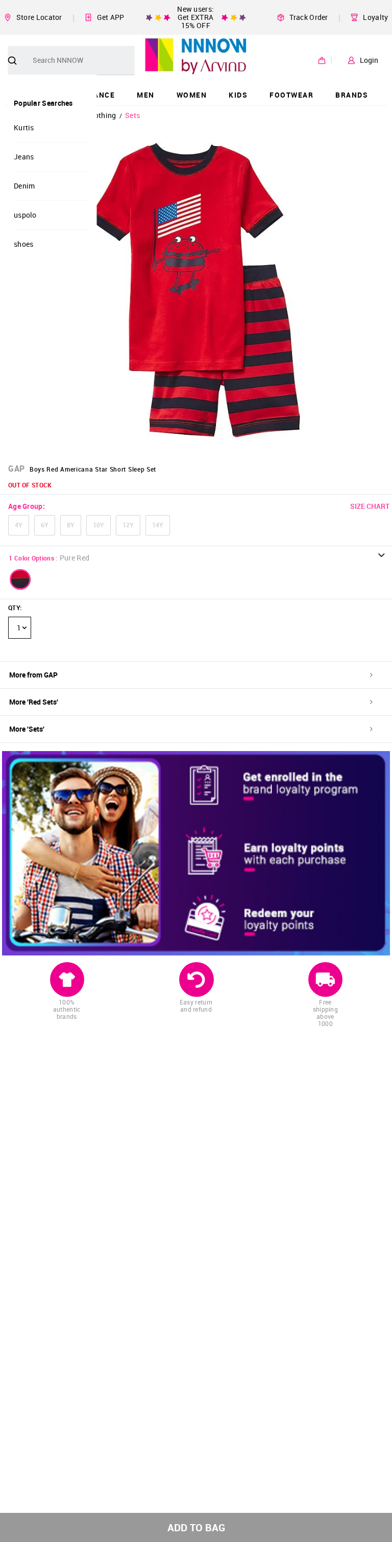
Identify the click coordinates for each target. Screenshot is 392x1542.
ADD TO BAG (196, 1527)
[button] (20, 579)
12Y (128, 525)
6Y (44, 525)
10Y (98, 525)
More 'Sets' (26, 729)
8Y (71, 525)
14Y (157, 525)
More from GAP (33, 675)
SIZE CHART (369, 506)
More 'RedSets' (33, 702)
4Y (18, 525)
